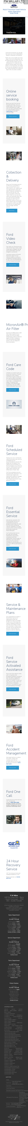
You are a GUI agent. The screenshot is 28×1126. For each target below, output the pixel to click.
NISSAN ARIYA (19, 1049)
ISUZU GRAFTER (8, 1028)
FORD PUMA (7, 1025)
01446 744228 (14, 965)
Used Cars (8, 1083)
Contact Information (11, 1106)
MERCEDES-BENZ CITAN (9, 1045)
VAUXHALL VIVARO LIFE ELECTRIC (11, 1066)
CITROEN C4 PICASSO (9, 1015)
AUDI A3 (13, 1009)
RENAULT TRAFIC (8, 1054)
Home (7, 1079)
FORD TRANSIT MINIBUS (9, 1021)
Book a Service (13, 116)
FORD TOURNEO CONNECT (10, 1019)
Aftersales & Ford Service (12, 1097)
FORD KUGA (19, 1022)
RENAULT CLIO (19, 1057)
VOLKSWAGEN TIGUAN (9, 1070)
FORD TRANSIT (7, 1022)
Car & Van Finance (10, 1088)
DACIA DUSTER (7, 1018)
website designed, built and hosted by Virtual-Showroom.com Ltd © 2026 (14, 1122)
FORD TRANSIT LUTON (17, 1025)
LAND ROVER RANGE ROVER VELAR (12, 1040)
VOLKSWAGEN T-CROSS (9, 1069)
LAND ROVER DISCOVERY (10, 1033)
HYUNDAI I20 (19, 1027)
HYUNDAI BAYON (8, 1027)
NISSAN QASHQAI (8, 1049)
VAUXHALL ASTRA (8, 1064)
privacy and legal (8, 905)
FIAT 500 (20, 1018)
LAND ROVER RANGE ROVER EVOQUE (12, 1036)
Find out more (12, 390)
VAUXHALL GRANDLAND (9, 1060)
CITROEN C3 (7, 1016)
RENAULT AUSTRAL (8, 1057)
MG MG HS (6, 1048)
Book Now (11, 210)
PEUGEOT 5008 (7, 1051)
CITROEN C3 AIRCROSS (9, 1013)
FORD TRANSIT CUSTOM (10, 1024)
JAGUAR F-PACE (18, 1028)
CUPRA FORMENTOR (17, 1016)
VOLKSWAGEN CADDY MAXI (10, 1072)
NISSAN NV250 (19, 1048)
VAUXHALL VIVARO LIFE (9, 1063)
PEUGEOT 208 (7, 1052)
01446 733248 (14, 13)
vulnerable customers (14, 910)
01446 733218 (14, 942)
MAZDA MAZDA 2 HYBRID (10, 1042)
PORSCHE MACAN (18, 1052)
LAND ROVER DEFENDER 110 (10, 1037)
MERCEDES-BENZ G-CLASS (10, 1046)
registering (9, 111)
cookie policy (16, 905)
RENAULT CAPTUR (8, 1055)
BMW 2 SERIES (7, 1012)
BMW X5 (6, 1010)
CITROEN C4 (19, 1015)
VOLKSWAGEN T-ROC (9, 1074)
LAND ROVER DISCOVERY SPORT (11, 1031)
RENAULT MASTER (18, 1054)
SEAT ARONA (19, 1058)
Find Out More (12, 265)
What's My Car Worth (17, 1084)
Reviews (8, 1104)
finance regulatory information (16, 906)
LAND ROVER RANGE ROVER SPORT (12, 1034)
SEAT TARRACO (7, 1058)
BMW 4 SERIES (13, 1010)
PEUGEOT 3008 (18, 1051)
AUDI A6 (20, 1009)
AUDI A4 (6, 1009)
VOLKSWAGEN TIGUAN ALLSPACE (11, 1067)
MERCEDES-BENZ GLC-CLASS (10, 1043)
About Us (19, 1107)
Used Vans (8, 1086)
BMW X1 (20, 1010)
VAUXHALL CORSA (8, 1061)
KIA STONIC (19, 1030)
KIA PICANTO (7, 1030)
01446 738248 (14, 988)
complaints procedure (16, 909)
